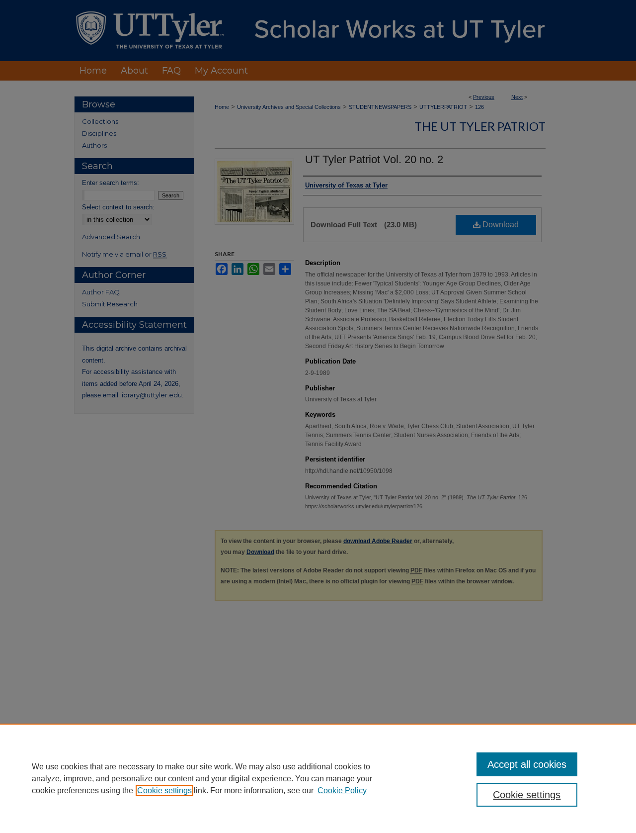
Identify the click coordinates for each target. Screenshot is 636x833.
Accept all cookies (526, 764)
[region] (318, 778)
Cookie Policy (342, 790)
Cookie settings (164, 790)
